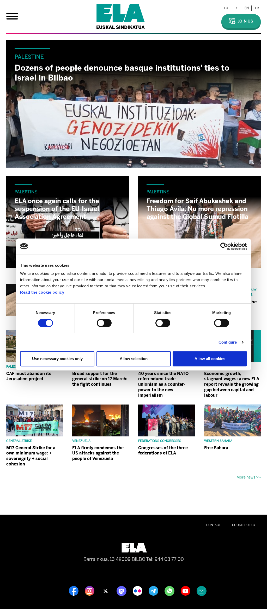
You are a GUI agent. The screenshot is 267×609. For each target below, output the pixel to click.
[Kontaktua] (201, 591)
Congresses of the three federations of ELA (163, 450)
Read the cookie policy (42, 292)
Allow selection (134, 358)
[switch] (104, 323)
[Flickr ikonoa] (138, 591)
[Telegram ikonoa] (154, 591)
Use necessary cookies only (57, 358)
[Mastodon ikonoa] (122, 591)
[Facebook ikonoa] (74, 591)
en (247, 8)
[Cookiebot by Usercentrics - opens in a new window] (224, 246)
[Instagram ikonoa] (90, 591)
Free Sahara (216, 447)
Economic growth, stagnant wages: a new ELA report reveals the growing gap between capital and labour (231, 384)
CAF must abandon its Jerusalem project (28, 376)
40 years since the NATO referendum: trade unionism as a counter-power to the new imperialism (163, 384)
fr (257, 8)
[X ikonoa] (106, 591)
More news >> (248, 477)
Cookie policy (244, 525)
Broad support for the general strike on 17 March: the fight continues (100, 379)
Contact (213, 525)
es (236, 8)
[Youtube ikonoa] (186, 591)
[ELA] (120, 16)
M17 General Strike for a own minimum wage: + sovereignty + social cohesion (30, 455)
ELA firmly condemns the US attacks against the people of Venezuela (98, 453)
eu (226, 8)
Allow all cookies (210, 358)
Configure (228, 342)
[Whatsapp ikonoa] (170, 591)
